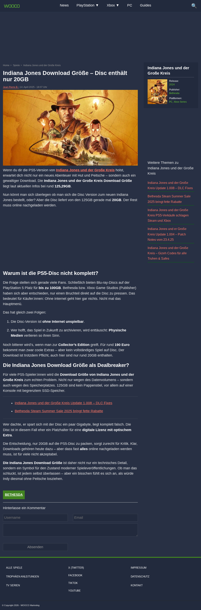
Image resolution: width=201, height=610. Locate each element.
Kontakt (137, 585)
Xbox (111, 5)
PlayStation (85, 5)
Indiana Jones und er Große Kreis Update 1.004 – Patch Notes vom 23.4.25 (167, 234)
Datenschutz (140, 576)
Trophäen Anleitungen (22, 576)
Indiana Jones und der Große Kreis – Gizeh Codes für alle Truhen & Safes (168, 253)
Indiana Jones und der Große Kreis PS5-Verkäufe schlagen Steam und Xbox (168, 215)
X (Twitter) (76, 567)
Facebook (75, 575)
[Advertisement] (100, 36)
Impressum (138, 567)
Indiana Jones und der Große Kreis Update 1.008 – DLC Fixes (63, 403)
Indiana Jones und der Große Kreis (85, 170)
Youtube (74, 590)
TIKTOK (73, 583)
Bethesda (14, 494)
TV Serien (13, 585)
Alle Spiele (14, 567)
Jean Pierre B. (11, 87)
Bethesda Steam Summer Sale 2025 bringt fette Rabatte (59, 411)
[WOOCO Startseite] (12, 6)
